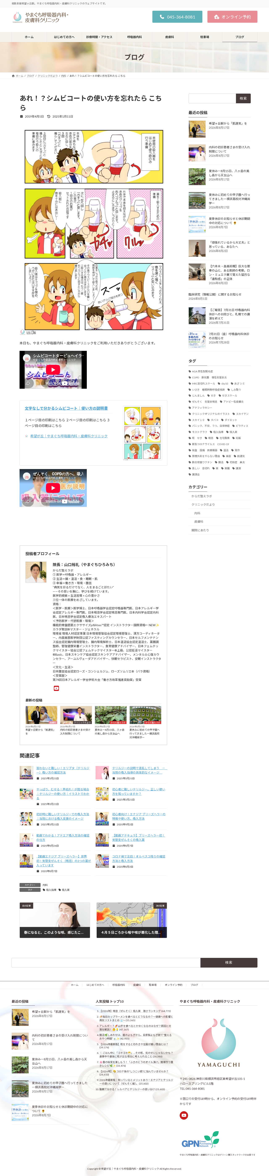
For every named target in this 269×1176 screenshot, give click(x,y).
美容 (228, 456)
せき (213, 395)
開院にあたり (200, 530)
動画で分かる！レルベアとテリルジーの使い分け (127, 1089)
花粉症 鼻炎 (237, 462)
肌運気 (241, 456)
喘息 (210, 438)
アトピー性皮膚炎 (233, 401)
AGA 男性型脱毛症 (202, 371)
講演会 (196, 474)
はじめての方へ (95, 984)
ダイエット (231, 420)
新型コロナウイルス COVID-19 (210, 444)
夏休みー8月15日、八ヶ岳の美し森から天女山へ (109, 731)
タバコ (214, 420)
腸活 (220, 462)
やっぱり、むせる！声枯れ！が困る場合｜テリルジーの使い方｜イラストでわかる (62, 794)
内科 (45, 885)
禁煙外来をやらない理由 (206, 456)
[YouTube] (57, 688)
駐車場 (153, 984)
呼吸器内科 (118, 984)
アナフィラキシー (202, 407)
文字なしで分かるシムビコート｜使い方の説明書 (66, 408)
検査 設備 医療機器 (204, 450)
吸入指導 (51, 889)
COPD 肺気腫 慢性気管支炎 (209, 377)
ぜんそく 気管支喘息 (204, 401)
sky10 (224, 383)
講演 (238, 468)
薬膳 (227, 468)
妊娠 (238, 438)
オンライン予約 (173, 984)
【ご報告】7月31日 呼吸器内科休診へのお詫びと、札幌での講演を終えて (229, 314)
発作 (237, 450)
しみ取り (236, 389)
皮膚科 (53, 722)
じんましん (198, 395)
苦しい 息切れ (201, 468)
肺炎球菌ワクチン (202, 462)
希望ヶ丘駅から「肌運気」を (40, 731)
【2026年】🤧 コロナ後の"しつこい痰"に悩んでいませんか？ (134, 1071)
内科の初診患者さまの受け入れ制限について (75, 731)
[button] (177, 17)
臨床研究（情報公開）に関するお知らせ (215, 294)
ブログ (194, 984)
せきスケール (229, 395)
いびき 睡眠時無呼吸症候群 (208, 389)
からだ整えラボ (118, 722)
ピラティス (242, 425)
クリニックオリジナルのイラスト (211, 413)
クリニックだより (82, 722)
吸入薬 (66, 889)
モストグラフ (199, 432)
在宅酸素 (225, 438)
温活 (225, 450)
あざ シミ (239, 383)
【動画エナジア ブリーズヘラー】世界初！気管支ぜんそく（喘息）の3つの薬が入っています (63, 861)
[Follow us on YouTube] (184, 1115)
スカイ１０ (198, 420)
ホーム (74, 984)
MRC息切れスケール (203, 383)
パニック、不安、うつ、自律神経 (211, 425)
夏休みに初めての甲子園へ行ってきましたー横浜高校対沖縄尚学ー (144, 733)
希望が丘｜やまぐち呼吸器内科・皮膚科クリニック (69, 436)
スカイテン (242, 413)
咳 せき (197, 438)
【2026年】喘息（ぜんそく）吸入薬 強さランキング (130, 1011)
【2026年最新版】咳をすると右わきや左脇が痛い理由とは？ (133, 1044)
